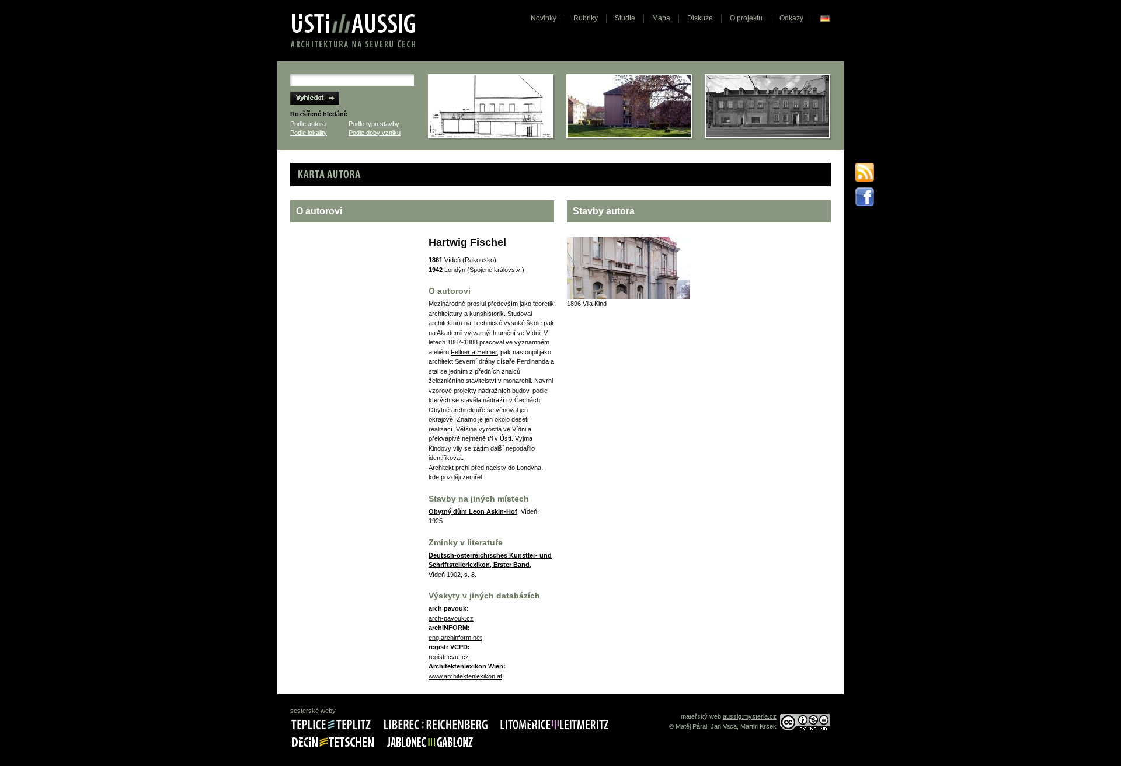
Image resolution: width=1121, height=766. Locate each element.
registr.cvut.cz (449, 656)
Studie (625, 18)
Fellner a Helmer (474, 352)
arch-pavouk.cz (451, 618)
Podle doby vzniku (375, 132)
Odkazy (791, 18)
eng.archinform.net (455, 637)
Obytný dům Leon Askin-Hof (473, 511)
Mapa (661, 18)
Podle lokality (308, 132)
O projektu (746, 18)
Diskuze (700, 18)
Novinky (543, 18)
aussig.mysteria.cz (750, 716)
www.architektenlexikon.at (465, 676)
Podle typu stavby (374, 123)
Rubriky (585, 18)
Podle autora (308, 123)
